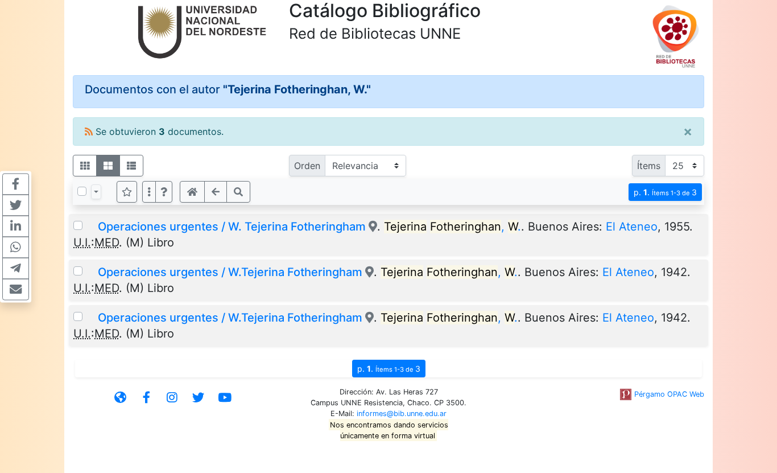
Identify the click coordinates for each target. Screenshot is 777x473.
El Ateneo (632, 226)
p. (665, 192)
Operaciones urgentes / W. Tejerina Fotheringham (232, 226)
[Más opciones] (149, 192)
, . (452, 226)
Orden (307, 165)
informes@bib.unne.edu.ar (402, 413)
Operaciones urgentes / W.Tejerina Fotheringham (230, 272)
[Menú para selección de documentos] (96, 191)
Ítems (648, 165)
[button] (163, 192)
